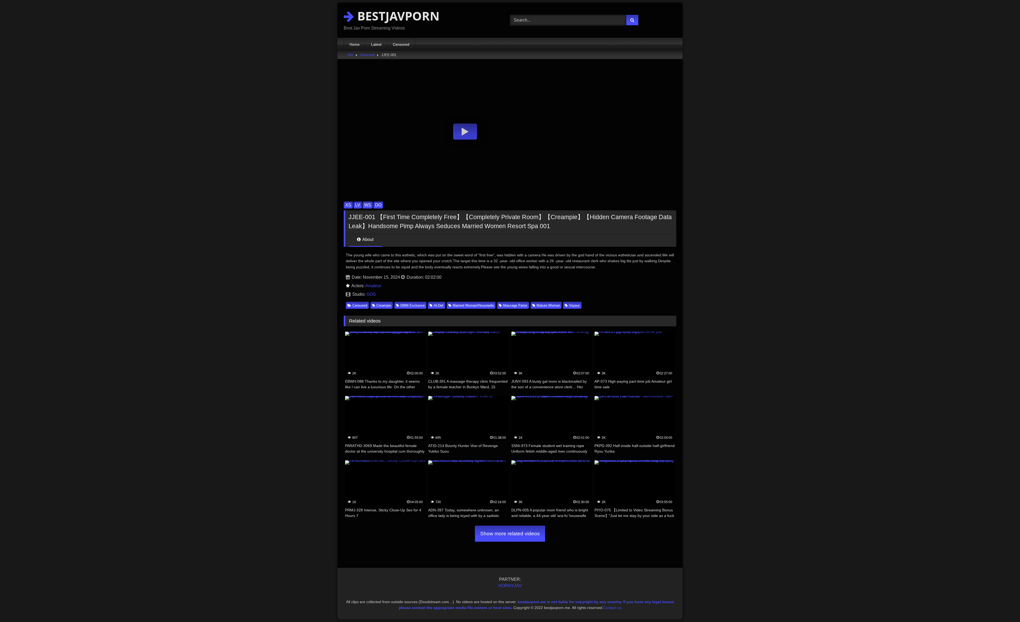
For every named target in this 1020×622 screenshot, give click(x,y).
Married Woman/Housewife (473, 305)
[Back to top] (1003, 606)
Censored (401, 44)
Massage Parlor (515, 305)
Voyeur (574, 305)
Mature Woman (548, 305)
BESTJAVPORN (397, 16)
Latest (376, 44)
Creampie (383, 305)
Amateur (373, 285)
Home (355, 44)
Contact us (612, 608)
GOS (371, 294)
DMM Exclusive (412, 305)
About (367, 239)
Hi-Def (438, 305)
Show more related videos (510, 533)
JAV (350, 55)
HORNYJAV (510, 585)
